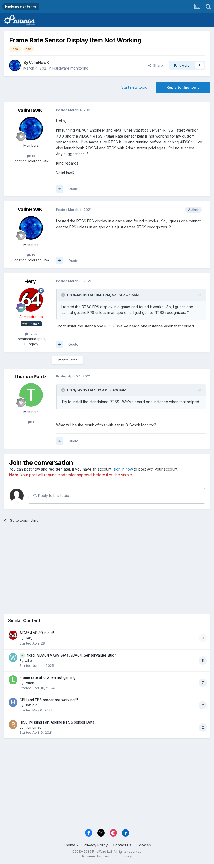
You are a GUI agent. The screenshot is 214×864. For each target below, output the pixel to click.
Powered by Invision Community (107, 856)
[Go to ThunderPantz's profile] (31, 395)
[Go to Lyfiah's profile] (13, 679)
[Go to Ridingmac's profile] (13, 724)
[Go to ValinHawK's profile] (15, 65)
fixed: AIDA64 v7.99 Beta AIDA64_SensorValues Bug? (71, 655)
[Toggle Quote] (63, 295)
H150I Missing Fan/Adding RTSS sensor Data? (58, 722)
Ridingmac (33, 727)
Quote (73, 189)
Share (157, 65)
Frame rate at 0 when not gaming (47, 677)
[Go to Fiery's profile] (31, 300)
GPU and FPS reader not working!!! (49, 700)
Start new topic (134, 87)
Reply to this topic (183, 87)
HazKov (31, 705)
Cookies (143, 845)
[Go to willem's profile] (13, 657)
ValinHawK (39, 62)
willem (30, 660)
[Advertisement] (107, 567)
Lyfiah (29, 683)
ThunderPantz (30, 376)
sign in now (123, 469)
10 (33, 156)
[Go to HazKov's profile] (13, 702)
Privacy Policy (96, 845)
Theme (69, 845)
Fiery (30, 281)
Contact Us (122, 845)
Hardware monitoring (70, 68)
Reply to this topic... (54, 495)
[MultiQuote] (59, 189)
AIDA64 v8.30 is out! (37, 633)
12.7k (32, 334)
